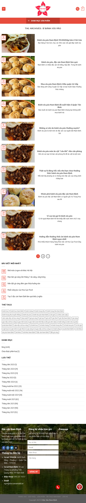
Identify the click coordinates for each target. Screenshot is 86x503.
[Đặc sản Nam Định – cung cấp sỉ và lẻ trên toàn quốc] (43, 9)
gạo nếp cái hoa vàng (9, 322)
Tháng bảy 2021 (8, 412)
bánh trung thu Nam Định (55, 311)
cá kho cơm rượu (62, 315)
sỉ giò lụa (5, 329)
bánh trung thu (40, 311)
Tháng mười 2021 (8, 399)
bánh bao (5, 311)
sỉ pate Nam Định (67, 329)
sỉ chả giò (79, 325)
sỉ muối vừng (56, 329)
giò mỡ (48, 318)
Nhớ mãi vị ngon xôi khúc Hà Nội (20, 270)
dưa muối (25, 318)
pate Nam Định (7, 325)
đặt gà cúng (54, 332)
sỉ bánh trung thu (56, 325)
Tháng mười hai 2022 (10, 386)
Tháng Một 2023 (8, 382)
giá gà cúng (33, 318)
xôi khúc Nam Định (29, 332)
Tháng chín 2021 (8, 403)
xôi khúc (18, 332)
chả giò (52, 315)
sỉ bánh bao (34, 325)
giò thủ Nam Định (64, 318)
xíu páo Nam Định (8, 332)
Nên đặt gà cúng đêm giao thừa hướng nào (24, 283)
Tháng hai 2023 (8, 377)
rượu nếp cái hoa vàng (21, 325)
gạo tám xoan (22, 322)
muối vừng (61, 322)
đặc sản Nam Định (43, 332)
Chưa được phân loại (9, 351)
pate (75, 322)
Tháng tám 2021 (8, 408)
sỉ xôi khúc (78, 329)
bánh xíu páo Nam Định (40, 315)
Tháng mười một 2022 (10, 390)
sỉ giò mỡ (13, 329)
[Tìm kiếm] (77, 9)
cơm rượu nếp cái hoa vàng (11, 318)
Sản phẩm (41, 496)
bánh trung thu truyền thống (11, 315)
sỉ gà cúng (29, 329)
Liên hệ (65, 496)
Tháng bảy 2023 (8, 373)
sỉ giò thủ (21, 329)
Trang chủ (22, 496)
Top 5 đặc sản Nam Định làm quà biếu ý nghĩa (25, 296)
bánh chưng (29, 311)
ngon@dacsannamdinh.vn (13, 483)
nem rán (69, 322)
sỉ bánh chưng (44, 325)
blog (3, 347)
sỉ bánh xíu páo (69, 325)
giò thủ (55, 318)
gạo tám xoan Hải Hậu (36, 322)
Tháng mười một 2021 (10, 395)
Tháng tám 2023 (8, 369)
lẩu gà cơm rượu (51, 322)
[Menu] (4, 9)
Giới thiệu (32, 496)
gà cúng (75, 318)
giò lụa (41, 318)
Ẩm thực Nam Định (53, 496)
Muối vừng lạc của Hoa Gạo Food (20, 290)
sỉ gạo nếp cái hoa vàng (42, 329)
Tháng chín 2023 (8, 364)
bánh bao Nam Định (17, 311)
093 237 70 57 (19, 477)
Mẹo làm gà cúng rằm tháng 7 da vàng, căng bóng (26, 277)
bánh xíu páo (27, 315)
